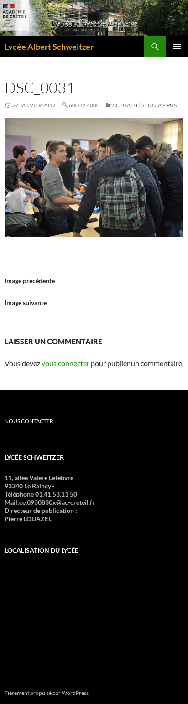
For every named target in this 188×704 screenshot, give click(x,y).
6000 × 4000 (84, 105)
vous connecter (65, 363)
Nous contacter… (31, 421)
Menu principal (177, 46)
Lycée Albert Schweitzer (49, 46)
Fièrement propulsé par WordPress (47, 692)
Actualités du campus (144, 105)
